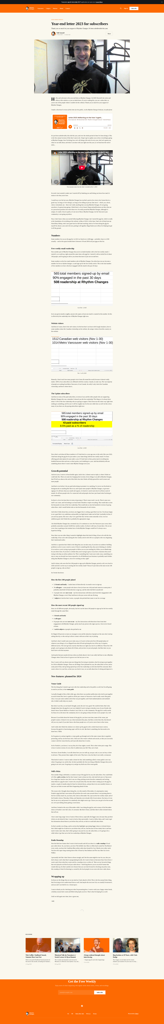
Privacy (88, 1013)
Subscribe (134, 8)
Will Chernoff (60, 33)
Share (109, 33)
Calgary (48, 8)
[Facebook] (82, 1006)
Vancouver (40, 8)
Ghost (136, 1013)
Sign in (126, 8)
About (61, 8)
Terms (95, 1013)
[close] (162, 2)
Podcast (55, 8)
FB (72, 1013)
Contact (68, 8)
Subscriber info (79, 1013)
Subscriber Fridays (57, 19)
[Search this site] (120, 8)
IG (68, 1013)
